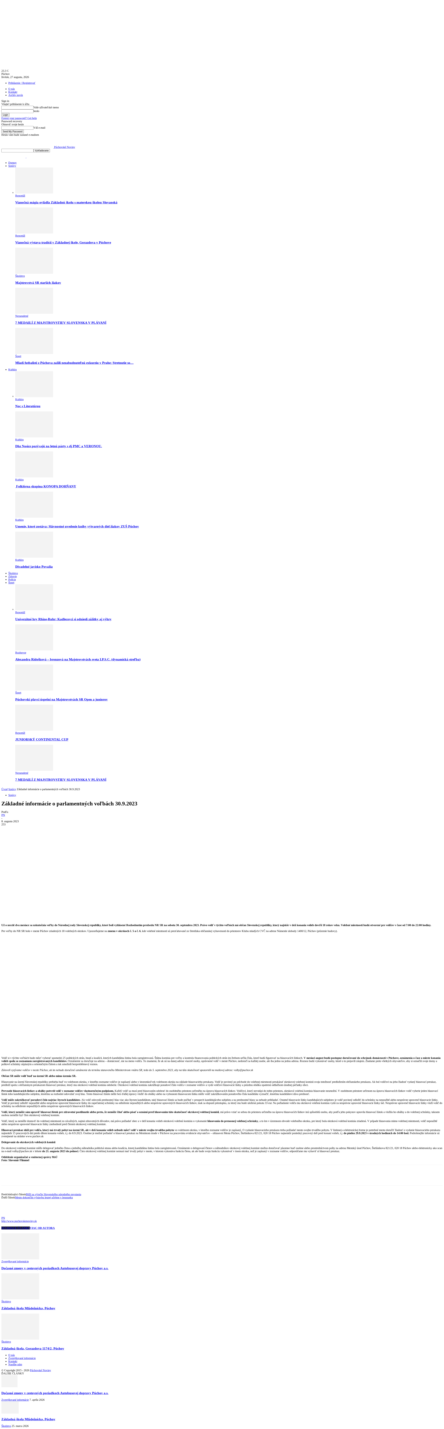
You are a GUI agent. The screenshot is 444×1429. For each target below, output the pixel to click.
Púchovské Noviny (40, 1370)
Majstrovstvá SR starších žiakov (38, 282)
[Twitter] (19, 829)
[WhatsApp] (44, 829)
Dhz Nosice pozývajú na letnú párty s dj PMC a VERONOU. (58, 446)
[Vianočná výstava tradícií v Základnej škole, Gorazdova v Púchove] (34, 232)
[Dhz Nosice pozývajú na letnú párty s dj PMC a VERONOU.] (34, 436)
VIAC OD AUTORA (42, 1228)
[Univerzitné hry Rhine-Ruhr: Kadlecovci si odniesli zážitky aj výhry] (34, 609)
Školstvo (20, 275)
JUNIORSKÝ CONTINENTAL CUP (41, 739)
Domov (12, 162)
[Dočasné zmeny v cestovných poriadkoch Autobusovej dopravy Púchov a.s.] (20, 1258)
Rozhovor (20, 652)
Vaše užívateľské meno (46, 107)
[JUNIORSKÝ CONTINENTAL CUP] (34, 729)
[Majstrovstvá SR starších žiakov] (34, 272)
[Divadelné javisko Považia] (34, 556)
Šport (18, 356)
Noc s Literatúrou (27, 406)
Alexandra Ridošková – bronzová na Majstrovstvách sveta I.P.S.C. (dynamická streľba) (77, 659)
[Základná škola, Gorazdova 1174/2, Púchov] (20, 1338)
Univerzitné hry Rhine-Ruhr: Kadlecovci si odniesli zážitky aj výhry (63, 619)
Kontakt (12, 91)
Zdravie (12, 576)
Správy (12, 165)
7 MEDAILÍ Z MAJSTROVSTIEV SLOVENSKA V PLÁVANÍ (60, 323)
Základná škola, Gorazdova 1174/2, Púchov (32, 1348)
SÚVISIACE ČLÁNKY (15, 1228)
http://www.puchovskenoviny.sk (19, 1221)
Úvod (4, 789)
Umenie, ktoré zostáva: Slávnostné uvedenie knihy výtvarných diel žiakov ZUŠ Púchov (77, 526)
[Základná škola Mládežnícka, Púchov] (20, 1298)
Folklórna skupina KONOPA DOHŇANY (45, 486)
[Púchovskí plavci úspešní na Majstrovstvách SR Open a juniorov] (34, 689)
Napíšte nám (15, 1364)
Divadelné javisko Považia (34, 566)
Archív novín (15, 95)
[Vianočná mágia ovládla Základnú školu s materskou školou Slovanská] (34, 192)
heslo (36, 111)
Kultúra (12, 369)
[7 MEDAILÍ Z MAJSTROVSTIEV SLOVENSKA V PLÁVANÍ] (34, 312)
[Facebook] (7, 829)
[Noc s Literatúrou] (34, 396)
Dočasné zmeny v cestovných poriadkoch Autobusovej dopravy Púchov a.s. (54, 1268)
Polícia (12, 579)
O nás (11, 88)
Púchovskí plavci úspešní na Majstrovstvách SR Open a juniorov (61, 699)
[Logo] (13, 156)
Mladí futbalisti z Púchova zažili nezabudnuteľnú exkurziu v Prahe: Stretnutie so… (74, 363)
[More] (57, 829)
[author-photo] (9, 1214)
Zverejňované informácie (15, 1261)
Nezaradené (21, 315)
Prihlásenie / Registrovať (21, 82)
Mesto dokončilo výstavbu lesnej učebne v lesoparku (44, 1197)
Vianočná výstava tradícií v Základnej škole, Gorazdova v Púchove (63, 242)
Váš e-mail (39, 127)
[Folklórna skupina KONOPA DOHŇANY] (34, 476)
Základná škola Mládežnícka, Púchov (28, 1308)
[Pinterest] (32, 829)
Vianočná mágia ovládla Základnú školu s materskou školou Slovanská (66, 202)
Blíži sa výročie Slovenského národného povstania (53, 1194)
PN (3, 815)
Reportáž (20, 195)
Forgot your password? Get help (19, 118)
